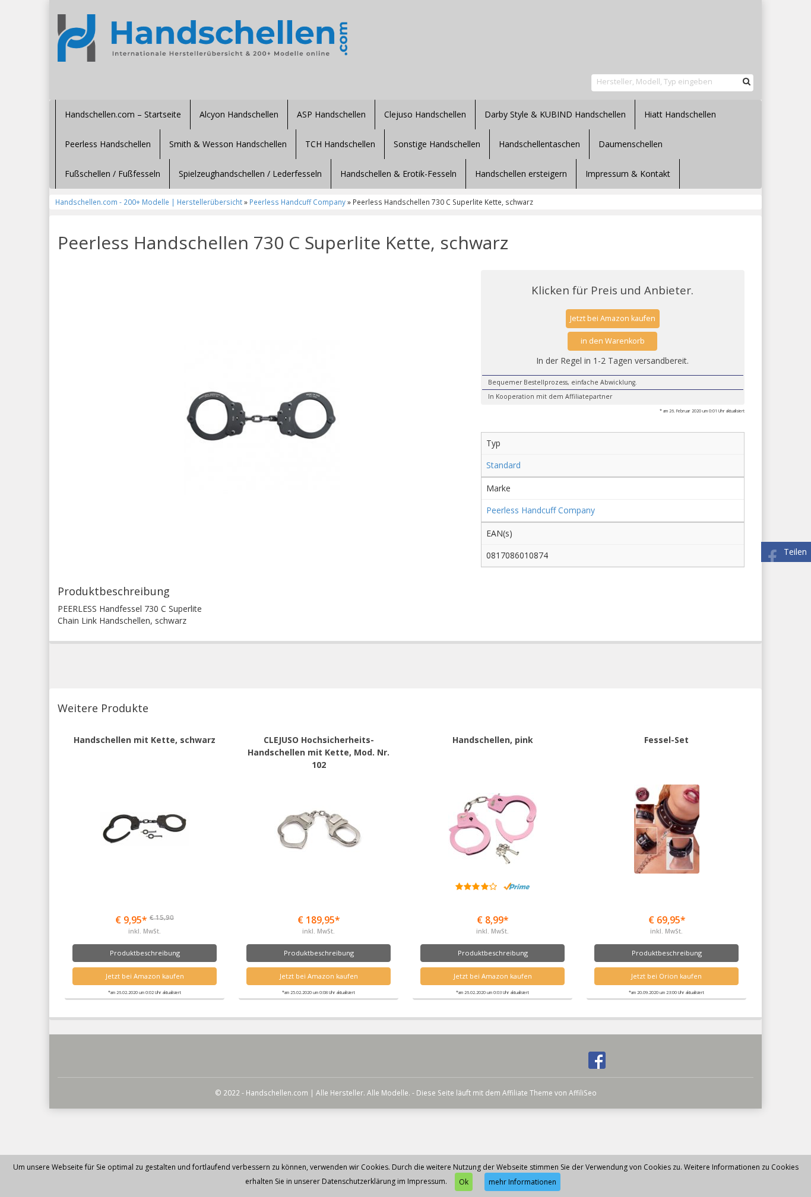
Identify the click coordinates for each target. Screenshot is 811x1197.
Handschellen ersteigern (521, 173)
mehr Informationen (522, 1182)
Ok (463, 1182)
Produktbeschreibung (145, 952)
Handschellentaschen (539, 144)
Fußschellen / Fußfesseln (112, 173)
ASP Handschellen (331, 114)
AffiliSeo (583, 1092)
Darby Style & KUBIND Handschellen (555, 114)
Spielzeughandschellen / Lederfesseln (250, 173)
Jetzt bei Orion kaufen (666, 975)
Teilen (795, 551)
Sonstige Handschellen (437, 144)
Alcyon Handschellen (238, 114)
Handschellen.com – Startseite (123, 114)
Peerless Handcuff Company (297, 202)
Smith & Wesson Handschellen (228, 144)
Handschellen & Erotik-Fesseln (398, 173)
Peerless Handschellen (108, 144)
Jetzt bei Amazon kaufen (612, 318)
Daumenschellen (630, 144)
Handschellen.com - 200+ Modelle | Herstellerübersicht (148, 202)
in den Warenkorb (613, 341)
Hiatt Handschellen (680, 114)
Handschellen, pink (492, 739)
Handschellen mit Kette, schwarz (145, 739)
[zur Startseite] (202, 38)
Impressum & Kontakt (627, 173)
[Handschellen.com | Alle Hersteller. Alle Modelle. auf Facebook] (597, 1059)
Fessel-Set (666, 739)
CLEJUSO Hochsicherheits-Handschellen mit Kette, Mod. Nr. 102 (318, 752)
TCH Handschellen (340, 144)
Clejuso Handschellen (425, 114)
